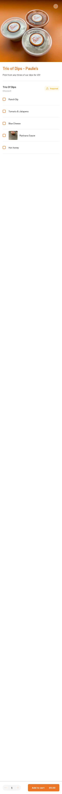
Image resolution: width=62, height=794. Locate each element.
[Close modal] (55, 6)
